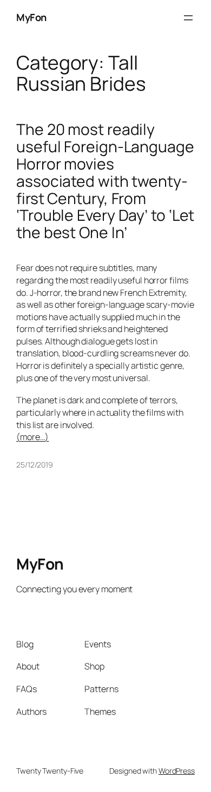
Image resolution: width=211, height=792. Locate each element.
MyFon (31, 17)
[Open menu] (188, 17)
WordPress (177, 771)
